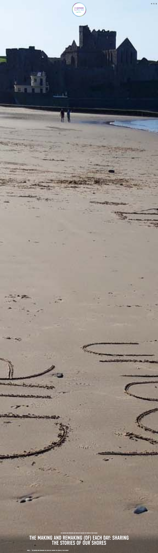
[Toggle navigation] (156, 3)
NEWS (28, 550)
